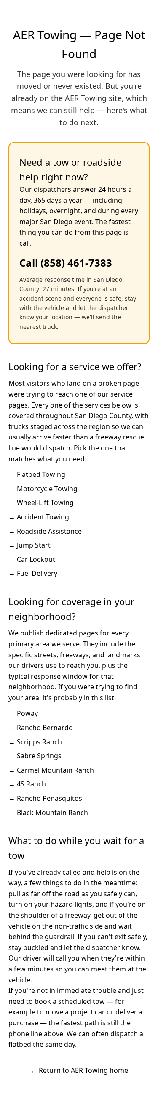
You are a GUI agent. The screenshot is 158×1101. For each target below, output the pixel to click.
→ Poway (23, 713)
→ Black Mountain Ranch (48, 812)
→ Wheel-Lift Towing (41, 502)
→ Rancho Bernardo (40, 727)
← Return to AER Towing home (79, 1070)
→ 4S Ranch (27, 784)
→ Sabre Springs (35, 755)
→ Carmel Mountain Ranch (51, 770)
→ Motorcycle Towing (43, 488)
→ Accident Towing (38, 516)
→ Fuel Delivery (32, 573)
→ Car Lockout (31, 559)
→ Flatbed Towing (36, 474)
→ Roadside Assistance (45, 531)
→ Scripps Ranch (35, 741)
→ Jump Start (29, 545)
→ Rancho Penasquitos (45, 798)
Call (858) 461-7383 (65, 263)
